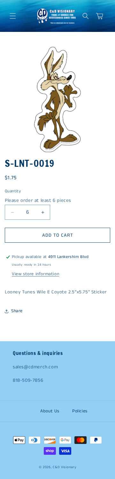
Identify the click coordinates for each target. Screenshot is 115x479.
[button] (13, 16)
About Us (49, 411)
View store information (35, 274)
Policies (80, 411)
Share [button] (17, 311)
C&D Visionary (64, 467)
